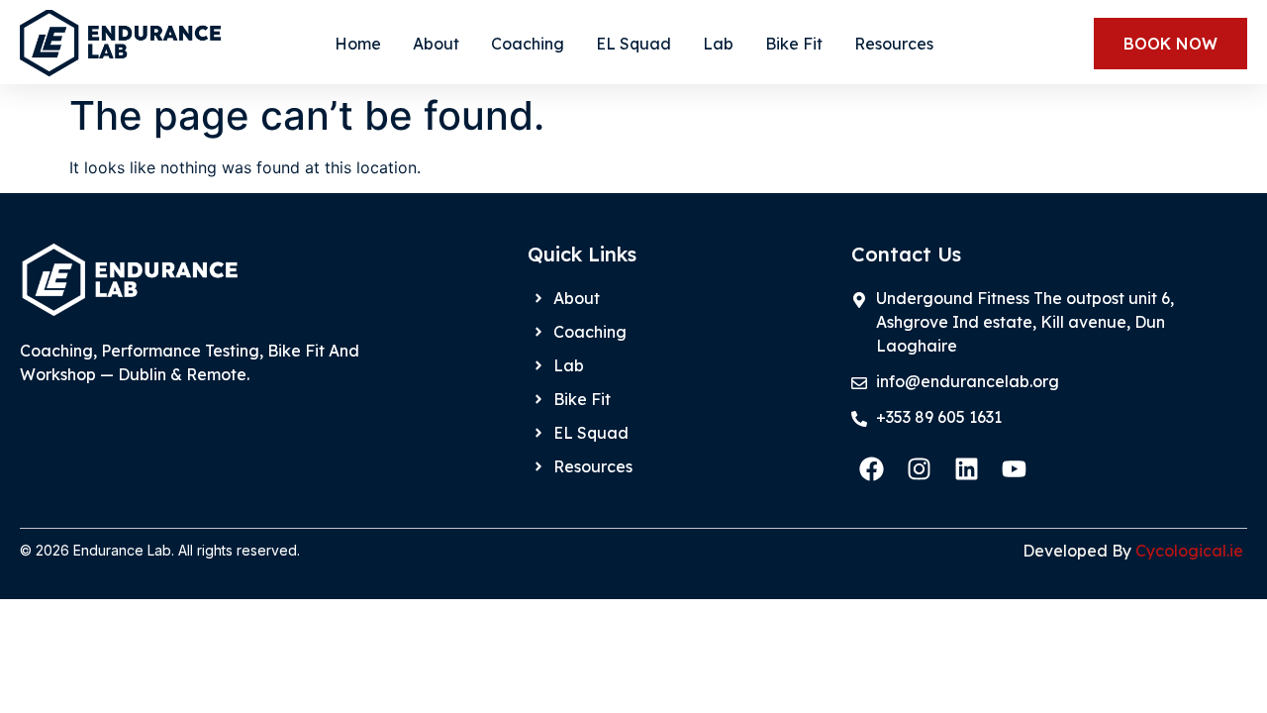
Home (358, 43)
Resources (893, 43)
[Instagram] (918, 468)
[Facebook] (871, 468)
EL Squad (633, 43)
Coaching (527, 43)
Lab (718, 43)
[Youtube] (1013, 468)
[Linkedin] (966, 468)
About (436, 43)
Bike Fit (794, 43)
